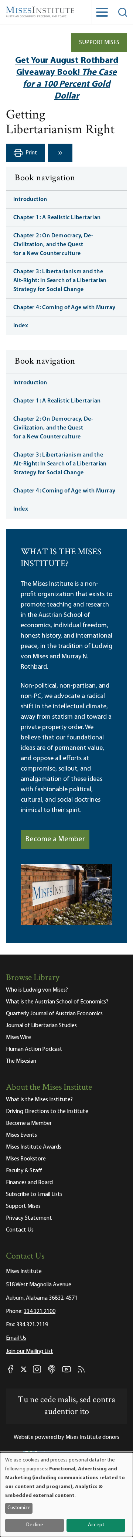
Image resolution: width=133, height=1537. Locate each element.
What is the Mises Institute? (39, 1100)
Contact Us (20, 1230)
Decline (34, 1525)
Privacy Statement (29, 1218)
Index (20, 326)
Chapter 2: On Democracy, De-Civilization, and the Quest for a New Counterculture (53, 245)
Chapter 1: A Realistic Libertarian (57, 218)
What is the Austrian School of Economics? (57, 1002)
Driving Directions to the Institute (47, 1112)
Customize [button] (19, 1508)
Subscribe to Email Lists (34, 1194)
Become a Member (55, 839)
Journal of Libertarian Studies (41, 1026)
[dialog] (66, 1494)
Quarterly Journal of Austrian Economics (54, 1014)
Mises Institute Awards (33, 1147)
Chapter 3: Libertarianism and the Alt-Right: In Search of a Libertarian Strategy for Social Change (60, 281)
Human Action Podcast (34, 1049)
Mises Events (21, 1135)
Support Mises (99, 43)
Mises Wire (18, 1037)
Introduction (30, 200)
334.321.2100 (39, 1311)
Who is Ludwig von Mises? (37, 990)
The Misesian (21, 1061)
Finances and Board (29, 1183)
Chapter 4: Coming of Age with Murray (64, 308)
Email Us (16, 1338)
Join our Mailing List (29, 1351)
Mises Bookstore (26, 1159)
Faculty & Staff (24, 1171)
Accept (96, 1525)
